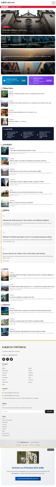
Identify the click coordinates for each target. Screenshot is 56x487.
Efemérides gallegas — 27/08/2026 (11, 71)
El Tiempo (30, 379)
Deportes (12, 308)
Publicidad (4, 426)
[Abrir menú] (53, 2)
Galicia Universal (7, 2)
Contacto (4, 424)
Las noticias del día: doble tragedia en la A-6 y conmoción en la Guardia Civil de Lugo (30, 103)
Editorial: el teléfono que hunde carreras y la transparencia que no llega (26, 93)
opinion (5, 42)
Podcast (11, 110)
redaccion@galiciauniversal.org (11, 392)
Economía (12, 179)
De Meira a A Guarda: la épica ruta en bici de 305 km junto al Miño (26, 321)
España (30, 368)
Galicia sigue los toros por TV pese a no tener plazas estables (25, 171)
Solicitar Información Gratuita (28, 478)
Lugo (11, 190)
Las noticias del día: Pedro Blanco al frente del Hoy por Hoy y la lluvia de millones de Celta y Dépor (26, 57)
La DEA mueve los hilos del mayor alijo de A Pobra (22, 150)
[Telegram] (11, 359)
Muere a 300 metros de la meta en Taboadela (21, 202)
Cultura (6, 26)
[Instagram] (7, 359)
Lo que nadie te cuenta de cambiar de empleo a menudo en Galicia (26, 181)
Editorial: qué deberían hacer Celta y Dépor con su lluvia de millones (20, 44)
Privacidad (18, 445)
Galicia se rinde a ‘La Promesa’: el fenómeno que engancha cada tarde (27, 160)
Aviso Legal (4, 422)
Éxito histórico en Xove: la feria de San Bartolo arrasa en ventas (26, 192)
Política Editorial (5, 435)
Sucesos (12, 148)
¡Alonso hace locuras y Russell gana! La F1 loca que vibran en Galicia (27, 331)
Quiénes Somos (6, 433)
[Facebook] (3, 359)
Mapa (3, 384)
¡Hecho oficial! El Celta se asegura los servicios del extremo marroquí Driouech (30, 310)
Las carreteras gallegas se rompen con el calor (21, 297)
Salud (29, 377)
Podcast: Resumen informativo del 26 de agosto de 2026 (23, 112)
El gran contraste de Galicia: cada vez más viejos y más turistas (24, 253)
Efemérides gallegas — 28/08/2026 (12, 6)
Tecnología (4, 377)
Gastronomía (5, 382)
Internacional (5, 370)
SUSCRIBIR (49, 411)
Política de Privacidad (7, 420)
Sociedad (12, 169)
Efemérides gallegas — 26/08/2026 (17, 121)
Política (30, 370)
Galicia (4, 54)
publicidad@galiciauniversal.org (11, 395)
